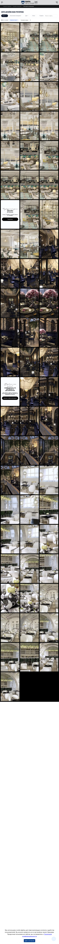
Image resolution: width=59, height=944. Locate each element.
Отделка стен (42, 15)
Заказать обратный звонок (10, 398)
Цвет (26, 15)
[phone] (57, 2)
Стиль (33, 15)
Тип (3, 15)
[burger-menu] (2, 2)
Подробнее (10, 219)
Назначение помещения (15, 15)
